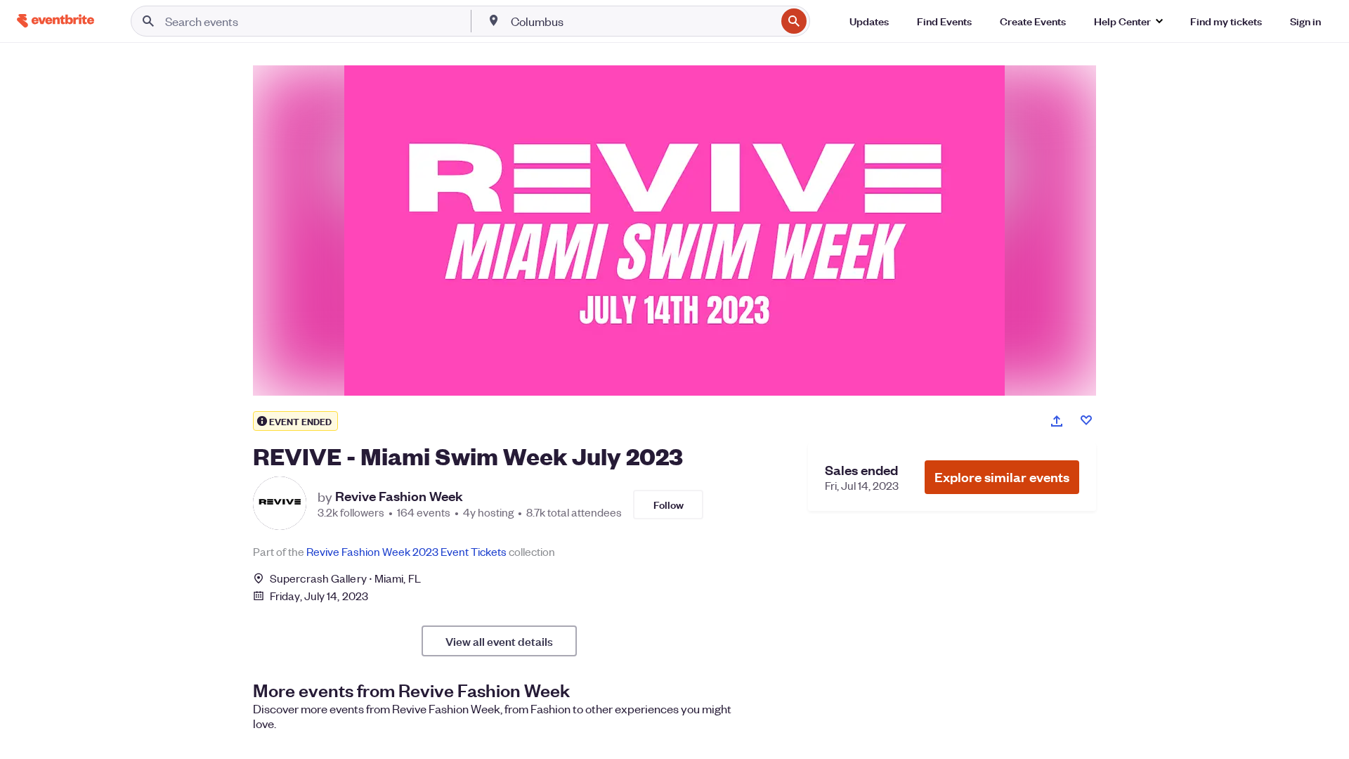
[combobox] (642, 21)
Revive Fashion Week (399, 496)
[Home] (55, 21)
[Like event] (1086, 420)
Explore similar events (1001, 477)
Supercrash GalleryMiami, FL (345, 578)
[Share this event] (1057, 421)
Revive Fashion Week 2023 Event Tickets (406, 551)
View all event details (499, 641)
